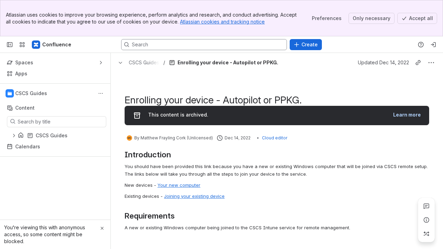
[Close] (102, 228)
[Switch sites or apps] (22, 44)
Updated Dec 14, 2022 (383, 62)
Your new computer (178, 185)
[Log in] (433, 44)
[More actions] (101, 93)
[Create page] (426, 233)
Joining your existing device (194, 196)
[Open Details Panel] (426, 219)
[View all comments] (426, 206)
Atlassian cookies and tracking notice (222, 22)
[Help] (420, 44)
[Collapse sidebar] (9, 44)
